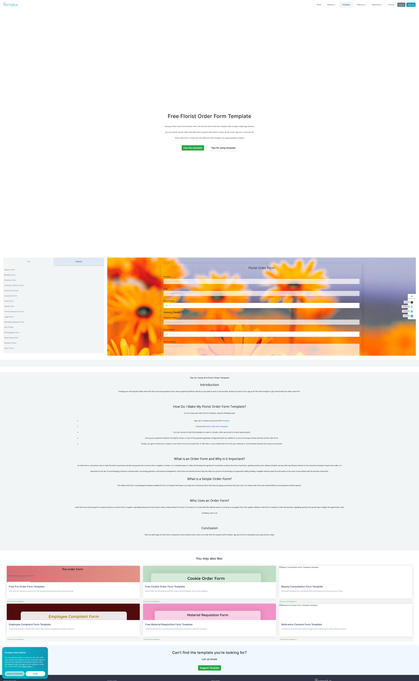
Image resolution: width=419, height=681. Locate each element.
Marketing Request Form (14, 322)
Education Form (10, 296)
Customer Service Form (14, 285)
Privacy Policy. (27, 666)
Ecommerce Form (11, 290)
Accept (35, 674)
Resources (376, 5)
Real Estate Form (11, 338)
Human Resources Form (14, 311)
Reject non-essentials (15, 674)
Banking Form (9, 275)
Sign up (411, 5)
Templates (346, 5)
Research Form (10, 343)
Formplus (225, 421)
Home (319, 5)
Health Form (9, 306)
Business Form (10, 280)
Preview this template (14, 601)
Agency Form (9, 270)
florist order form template (217, 426)
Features (360, 5)
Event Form (9, 301)
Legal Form (8, 317)
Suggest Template (209, 668)
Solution (330, 5)
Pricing (391, 5)
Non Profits (9, 327)
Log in (401, 5)
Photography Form (11, 332)
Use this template (193, 148)
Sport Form (9, 348)
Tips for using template (223, 148)
